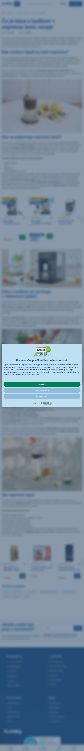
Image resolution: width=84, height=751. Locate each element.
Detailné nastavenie (42, 390)
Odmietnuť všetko (42, 396)
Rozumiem (42, 384)
